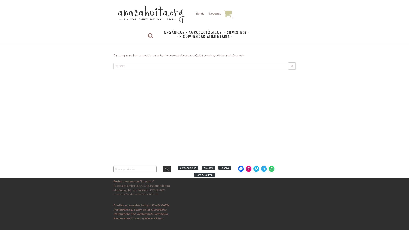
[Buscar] (150, 35)
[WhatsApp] (271, 169)
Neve (116, 225)
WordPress (153, 225)
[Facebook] (241, 169)
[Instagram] (248, 169)
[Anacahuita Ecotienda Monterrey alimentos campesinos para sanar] (151, 14)
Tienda (200, 13)
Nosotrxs (215, 13)
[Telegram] (264, 169)
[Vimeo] (256, 169)
